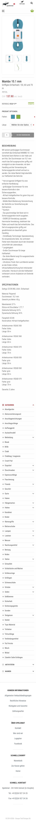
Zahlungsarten (18, 711)
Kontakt (18, 728)
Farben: (4, 117)
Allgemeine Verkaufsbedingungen (18, 695)
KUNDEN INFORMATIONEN (18, 690)
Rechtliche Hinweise (18, 700)
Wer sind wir (18, 733)
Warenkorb (18, 760)
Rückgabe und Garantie (18, 706)
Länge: (4, 125)
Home (18, 771)
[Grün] (18, 117)
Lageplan (18, 738)
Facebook (18, 743)
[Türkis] (13, 117)
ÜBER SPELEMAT (18, 723)
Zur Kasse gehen (18, 766)
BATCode (22, 4)
